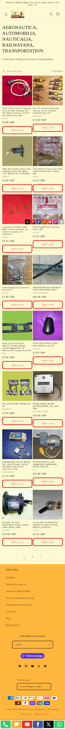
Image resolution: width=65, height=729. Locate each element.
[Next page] (40, 556)
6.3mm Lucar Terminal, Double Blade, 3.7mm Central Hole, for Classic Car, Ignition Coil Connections (15, 230)
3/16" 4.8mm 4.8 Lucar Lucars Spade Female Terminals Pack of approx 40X (48, 171)
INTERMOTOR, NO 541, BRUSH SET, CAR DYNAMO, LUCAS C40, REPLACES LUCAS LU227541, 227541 (16, 465)
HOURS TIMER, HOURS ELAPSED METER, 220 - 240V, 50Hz (46, 406)
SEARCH (10, 578)
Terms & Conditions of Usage (20, 598)
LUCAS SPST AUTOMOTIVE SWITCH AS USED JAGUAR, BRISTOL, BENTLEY (45, 525)
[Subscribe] (49, 645)
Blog (8, 618)
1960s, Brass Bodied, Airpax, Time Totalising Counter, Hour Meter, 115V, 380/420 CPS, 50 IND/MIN (16, 171)
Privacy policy (26, 714)
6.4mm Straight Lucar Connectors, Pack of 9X (16, 289)
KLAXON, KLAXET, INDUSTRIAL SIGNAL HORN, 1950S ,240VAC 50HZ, (15, 525)
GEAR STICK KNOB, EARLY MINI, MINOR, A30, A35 (45, 344)
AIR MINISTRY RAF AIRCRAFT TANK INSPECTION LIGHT (47, 289)
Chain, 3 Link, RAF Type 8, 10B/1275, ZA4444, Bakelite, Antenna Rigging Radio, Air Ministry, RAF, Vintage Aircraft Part (17, 347)
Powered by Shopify (37, 709)
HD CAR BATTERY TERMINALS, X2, (16, 405)
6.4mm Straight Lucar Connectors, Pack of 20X (46, 228)
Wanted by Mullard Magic (18, 591)
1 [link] (24, 557)
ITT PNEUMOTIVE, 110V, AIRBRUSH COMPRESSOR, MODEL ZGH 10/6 (45, 464)
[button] (6, 14)
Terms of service (41, 714)
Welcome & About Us (16, 584)
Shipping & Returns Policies (19, 605)
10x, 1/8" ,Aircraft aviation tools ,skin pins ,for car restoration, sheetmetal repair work (46, 110)
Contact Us (11, 611)
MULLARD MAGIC (20, 709)
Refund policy (12, 625)
